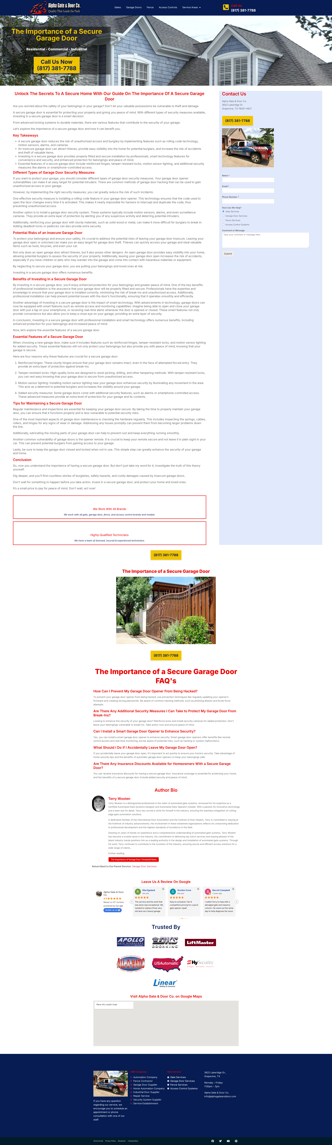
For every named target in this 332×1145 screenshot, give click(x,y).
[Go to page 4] (188, 918)
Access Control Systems (237, 224)
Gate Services (232, 211)
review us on (111, 910)
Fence (150, 7)
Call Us (236, 6)
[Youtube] (228, 1141)
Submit (228, 253)
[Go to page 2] (184, 918)
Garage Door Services (236, 216)
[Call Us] (226, 7)
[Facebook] (212, 1141)
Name (226, 175)
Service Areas (190, 7)
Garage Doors (134, 7)
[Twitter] (220, 1141)
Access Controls (168, 7)
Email (225, 186)
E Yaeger (181, 890)
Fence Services (233, 220)
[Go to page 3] (186, 918)
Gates (118, 7)
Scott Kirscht (149, 890)
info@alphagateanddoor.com (220, 1096)
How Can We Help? (231, 207)
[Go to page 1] (182, 918)
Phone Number (230, 197)
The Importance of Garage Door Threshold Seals (133, 859)
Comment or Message (233, 230)
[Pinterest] (236, 1141)
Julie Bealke (218, 890)
